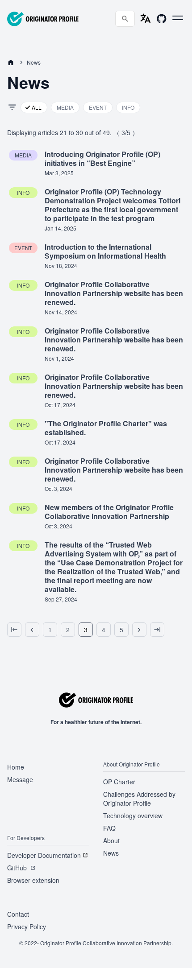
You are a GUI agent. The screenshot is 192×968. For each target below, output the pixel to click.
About (111, 840)
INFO (128, 107)
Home (15, 766)
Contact (18, 914)
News (111, 853)
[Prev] (32, 629)
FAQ (109, 828)
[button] (178, 18)
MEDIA (65, 107)
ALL (37, 107)
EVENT (98, 107)
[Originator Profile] (43, 19)
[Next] (139, 629)
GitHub (17, 867)
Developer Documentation (44, 855)
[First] (14, 629)
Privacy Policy (26, 926)
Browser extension (33, 880)
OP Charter (119, 781)
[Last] (157, 629)
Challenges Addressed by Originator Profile (139, 798)
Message (20, 779)
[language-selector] (145, 19)
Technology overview (133, 815)
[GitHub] (161, 19)
